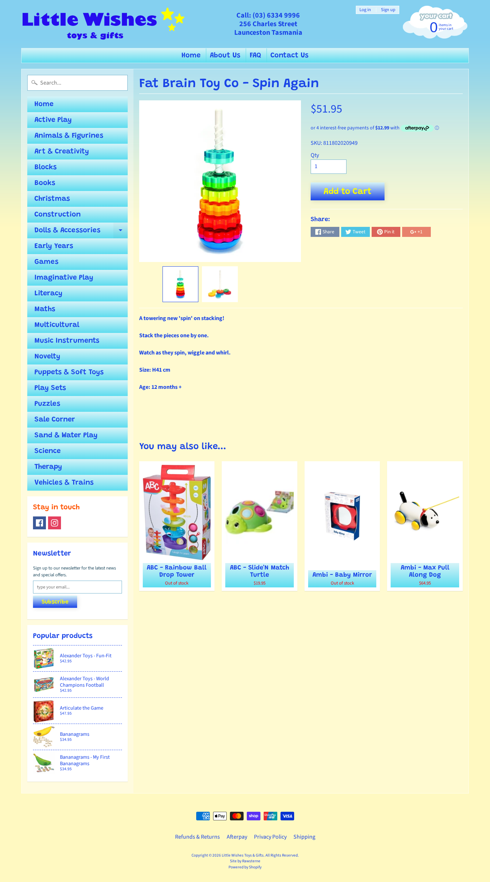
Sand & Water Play (66, 435)
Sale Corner (54, 419)
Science (47, 451)
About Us (225, 55)
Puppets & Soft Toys (69, 372)
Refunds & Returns (197, 837)
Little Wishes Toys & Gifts (243, 855)
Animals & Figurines (68, 135)
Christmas (52, 198)
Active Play (53, 120)
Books (44, 183)
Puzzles (47, 403)
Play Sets (50, 388)
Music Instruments (66, 340)
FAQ (255, 55)
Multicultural (56, 325)
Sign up (388, 10)
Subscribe (55, 602)
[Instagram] (54, 522)
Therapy (48, 467)
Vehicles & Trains (64, 482)
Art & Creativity (61, 151)
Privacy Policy (270, 837)
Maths (44, 309)
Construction (57, 214)
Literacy (48, 293)
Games (46, 262)
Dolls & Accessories (81, 232)
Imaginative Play (63, 277)
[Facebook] (39, 522)
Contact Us (289, 55)
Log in (365, 10)
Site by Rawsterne (245, 861)
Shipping (304, 837)
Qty (315, 155)
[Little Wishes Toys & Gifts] (103, 24)
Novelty (47, 356)
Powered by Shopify (245, 867)
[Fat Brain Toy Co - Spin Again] (180, 284)
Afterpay (237, 837)
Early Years (53, 246)
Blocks (45, 167)
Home (191, 55)
